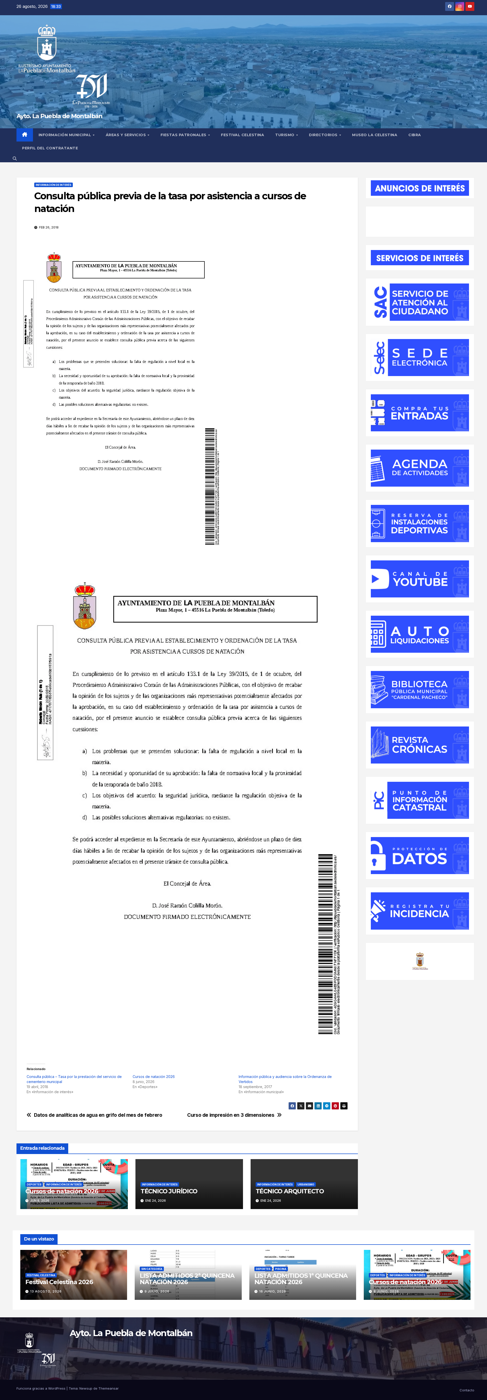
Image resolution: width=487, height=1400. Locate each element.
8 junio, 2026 (386, 1291)
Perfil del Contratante (50, 148)
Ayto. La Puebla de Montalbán (59, 116)
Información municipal (65, 135)
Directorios (324, 135)
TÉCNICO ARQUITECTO (290, 1191)
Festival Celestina (242, 135)
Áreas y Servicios (126, 135)
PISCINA (280, 1268)
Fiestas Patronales (184, 135)
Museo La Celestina (374, 135)
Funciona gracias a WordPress (41, 1388)
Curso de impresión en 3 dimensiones (230, 1115)
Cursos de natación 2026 (154, 1076)
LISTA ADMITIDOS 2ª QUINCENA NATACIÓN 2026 (187, 1279)
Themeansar (108, 1388)
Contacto (467, 1390)
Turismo (285, 135)
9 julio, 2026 (157, 1291)
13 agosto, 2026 (46, 1291)
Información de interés (53, 184)
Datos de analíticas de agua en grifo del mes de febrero (98, 1115)
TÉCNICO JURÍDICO (169, 1191)
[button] (15, 158)
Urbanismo (306, 1184)
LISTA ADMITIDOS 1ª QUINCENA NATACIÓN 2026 (301, 1279)
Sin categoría (151, 1268)
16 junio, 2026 (272, 1291)
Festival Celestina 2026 (59, 1282)
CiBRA (414, 135)
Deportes (34, 1184)
